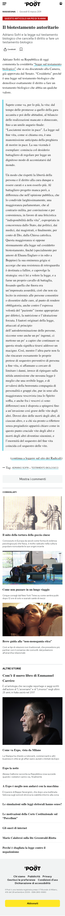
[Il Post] (32, 3)
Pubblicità (34, 876)
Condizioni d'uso (48, 880)
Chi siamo (19, 876)
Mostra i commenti (32, 479)
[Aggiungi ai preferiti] (21, 49)
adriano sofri (20, 467)
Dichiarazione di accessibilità (32, 883)
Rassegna (9, 11)
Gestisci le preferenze (21, 880)
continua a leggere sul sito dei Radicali (36, 458)
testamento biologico (45, 467)
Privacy (47, 876)
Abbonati (32, 903)
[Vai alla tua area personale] (60, 3)
